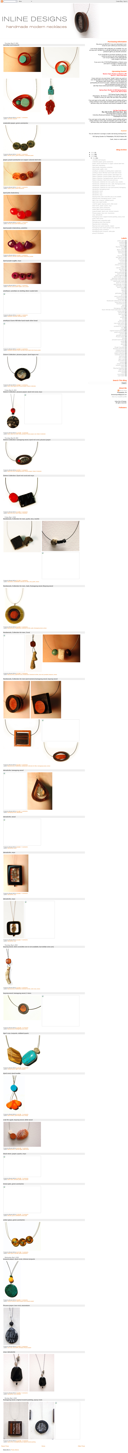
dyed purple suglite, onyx (12, 261)
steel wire (122, 356)
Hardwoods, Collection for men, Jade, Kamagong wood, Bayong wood (28, 586)
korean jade (121, 311)
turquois (15, 118)
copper (9, 188)
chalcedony (121, 263)
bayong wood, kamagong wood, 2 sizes (17, 993)
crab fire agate (18, 1149)
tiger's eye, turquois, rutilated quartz (16, 1033)
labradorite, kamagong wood (13, 770)
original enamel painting (29, 1442)
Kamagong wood (19, 471)
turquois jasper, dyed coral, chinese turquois (19, 1259)
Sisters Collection (31, 386)
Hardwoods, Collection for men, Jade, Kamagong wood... (109, 183)
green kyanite (121, 297)
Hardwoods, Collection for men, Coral (16, 632)
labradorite (19, 812)
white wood (26, 1149)
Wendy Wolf (123, 390)
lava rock (41, 674)
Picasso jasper (22, 386)
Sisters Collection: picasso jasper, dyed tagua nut (20, 354)
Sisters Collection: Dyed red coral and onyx (18, 475)
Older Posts (81, 1446)
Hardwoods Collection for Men (21, 581)
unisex (37, 581)
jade (32, 628)
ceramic (122, 262)
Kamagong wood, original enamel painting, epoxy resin (22, 1400)
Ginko (123, 288)
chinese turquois (11, 1301)
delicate (9, 155)
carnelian (9, 118)
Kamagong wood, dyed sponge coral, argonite (106, 227)
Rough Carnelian (120, 347)
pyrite (33, 581)
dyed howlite (10, 1115)
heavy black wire (120, 302)
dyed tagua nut (14, 386)
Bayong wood (11, 628)
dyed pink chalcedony (11, 193)
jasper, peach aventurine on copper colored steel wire (22, 160)
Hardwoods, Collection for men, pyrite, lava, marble (21, 519)
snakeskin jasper (29, 155)
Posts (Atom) (15, 1450)
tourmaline (121, 360)
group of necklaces (98, 233)
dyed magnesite (120, 275)
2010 (92, 156)
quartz (26, 1179)
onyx (23, 286)
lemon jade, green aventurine (13, 1184)
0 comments (24, 154)
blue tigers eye (120, 257)
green (13, 155)
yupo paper (121, 375)
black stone (10, 1179)
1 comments (24, 187)
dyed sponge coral (119, 284)
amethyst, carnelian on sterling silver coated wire (20, 291)
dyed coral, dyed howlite (11, 1073)
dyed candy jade (120, 272)
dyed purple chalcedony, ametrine (15, 228)
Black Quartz (121, 250)
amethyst (9, 316)
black (8, 386)
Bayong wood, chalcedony (100, 224)
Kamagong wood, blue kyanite (101, 222)
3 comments (24, 117)
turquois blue (121, 363)
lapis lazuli (122, 314)
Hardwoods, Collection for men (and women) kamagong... (109, 187)
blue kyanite (121, 256)
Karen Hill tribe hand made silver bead (27, 350)
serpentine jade (120, 351)
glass (123, 290)
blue (123, 254)
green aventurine (20, 155)
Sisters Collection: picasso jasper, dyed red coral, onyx (22, 392)
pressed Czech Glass (118, 339)
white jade (122, 369)
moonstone (15, 1347)
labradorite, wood (9, 817)
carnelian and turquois (11, 45)
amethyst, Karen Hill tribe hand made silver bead (20, 320)
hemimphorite (120, 303)
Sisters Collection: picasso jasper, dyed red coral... (107, 176)
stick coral (33, 988)
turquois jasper (30, 1301)
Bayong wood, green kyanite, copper (103, 226)
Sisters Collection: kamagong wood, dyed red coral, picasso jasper (27, 440)
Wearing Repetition (119, 368)
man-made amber (119, 323)
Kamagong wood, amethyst (100, 229)
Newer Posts (5, 1446)
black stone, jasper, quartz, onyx (14, 1154)
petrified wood (120, 335)
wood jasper (121, 374)
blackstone (10, 581)
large (123, 315)
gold (123, 291)
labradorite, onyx (9, 852)
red (35, 434)
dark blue (122, 269)
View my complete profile (119, 396)
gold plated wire (120, 293)
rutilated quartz (11, 1069)
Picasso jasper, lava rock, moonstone (16, 1305)
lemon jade (24, 1215)
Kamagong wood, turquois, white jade (103, 231)
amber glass (10, 1253)
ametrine (9, 256)
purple (31, 256)
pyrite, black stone (97, 218)
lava (31, 581)
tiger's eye (18, 1069)
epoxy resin (10, 1442)
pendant (24, 434)
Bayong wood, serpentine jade (101, 220)
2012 (92, 152)
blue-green (121, 259)
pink (25, 223)
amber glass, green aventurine (14, 1220)
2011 (92, 154)
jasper (13, 188)
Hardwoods (18, 766)
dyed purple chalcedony (23, 256)
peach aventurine (19, 188)
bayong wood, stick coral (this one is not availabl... (107, 196)
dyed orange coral (19, 1115)
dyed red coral (14, 434)
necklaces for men (119, 326)
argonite (122, 245)
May (94, 158)
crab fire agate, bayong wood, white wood (18, 1120)
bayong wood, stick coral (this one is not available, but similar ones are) (28, 947)
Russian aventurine (119, 348)
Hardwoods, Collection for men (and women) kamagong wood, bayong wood (30, 679)
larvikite (122, 317)
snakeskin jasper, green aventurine (15, 123)
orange (26, 1115)
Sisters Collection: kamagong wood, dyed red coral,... (108, 178)
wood (15, 848)
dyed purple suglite (17, 286)
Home (43, 1446)
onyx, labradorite (9, 1352)
